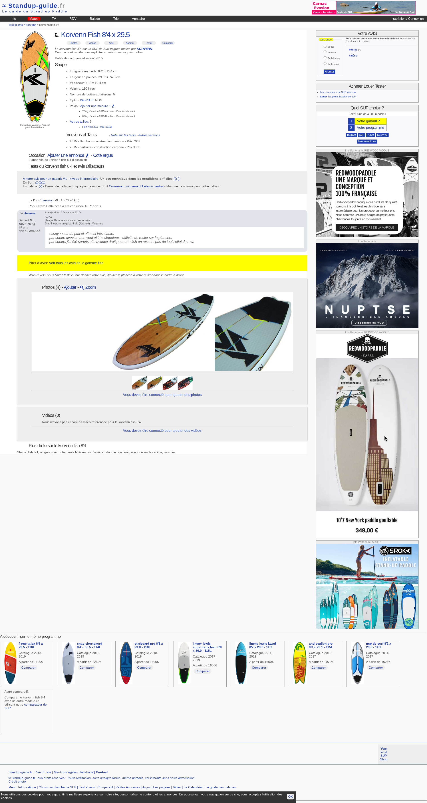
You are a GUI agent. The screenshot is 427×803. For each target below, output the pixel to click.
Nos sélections (367, 141)
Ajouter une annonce (66, 155)
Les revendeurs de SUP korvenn (338, 92)
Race (370, 134)
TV (54, 18)
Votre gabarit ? (368, 121)
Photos (73, 43)
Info (13, 18)
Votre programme (370, 127)
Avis (111, 43)
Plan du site (43, 772)
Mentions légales (66, 772)
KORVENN (144, 48)
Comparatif (105, 787)
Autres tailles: (79, 121)
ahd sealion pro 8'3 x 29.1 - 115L (321, 645)
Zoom (90, 287)
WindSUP (86, 100)
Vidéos (92, 43)
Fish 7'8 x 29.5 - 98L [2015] (97, 126)
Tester (148, 43)
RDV (73, 18)
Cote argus (103, 155)
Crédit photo (17, 781)
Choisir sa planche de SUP (57, 787)
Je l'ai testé (334, 58)
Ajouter (70, 287)
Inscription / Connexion (407, 18)
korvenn (31, 24)
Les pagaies (161, 787)
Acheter (130, 43)
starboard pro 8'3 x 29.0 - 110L (149, 645)
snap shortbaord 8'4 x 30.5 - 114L (89, 645)
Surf (361, 134)
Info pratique (27, 787)
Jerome (47, 200)
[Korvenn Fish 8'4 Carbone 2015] (170, 382)
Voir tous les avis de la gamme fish (76, 263)
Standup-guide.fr (20, 772)
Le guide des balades (220, 787)
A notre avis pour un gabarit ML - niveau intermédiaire (61, 178)
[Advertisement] (81, 754)
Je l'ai (331, 46)
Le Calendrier (193, 787)
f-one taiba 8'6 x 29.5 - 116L (31, 645)
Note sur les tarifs (123, 135)
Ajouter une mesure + (96, 106)
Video (177, 787)
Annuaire (138, 18)
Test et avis (87, 787)
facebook (86, 772)
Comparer (167, 43)
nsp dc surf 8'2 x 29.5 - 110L (378, 645)
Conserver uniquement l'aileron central (136, 186)
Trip (116, 18)
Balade (95, 18)
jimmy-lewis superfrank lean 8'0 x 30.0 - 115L (207, 647)
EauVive (382, 134)
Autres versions (149, 135)
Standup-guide (33, 5)
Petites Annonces (128, 787)
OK (290, 796)
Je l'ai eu (332, 52)
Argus (146, 787)
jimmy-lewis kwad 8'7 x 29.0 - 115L (262, 645)
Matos (33, 18)
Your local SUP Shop (383, 754)
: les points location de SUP (338, 96)
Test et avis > (17, 24)
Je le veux (333, 64)
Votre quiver (326, 39)
